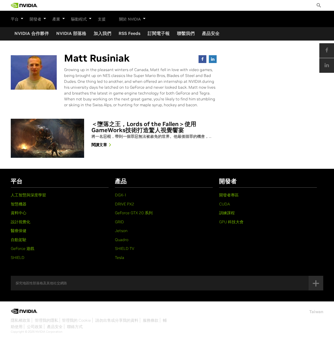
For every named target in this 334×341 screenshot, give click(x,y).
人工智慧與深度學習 (28, 194)
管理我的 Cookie (76, 320)
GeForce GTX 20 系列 (134, 212)
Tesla (119, 257)
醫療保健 (18, 230)
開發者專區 (229, 194)
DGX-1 (121, 194)
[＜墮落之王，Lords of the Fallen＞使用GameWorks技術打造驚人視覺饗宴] (47, 138)
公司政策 (35, 326)
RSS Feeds (129, 33)
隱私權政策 (20, 320)
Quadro (121, 239)
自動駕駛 (18, 239)
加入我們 (102, 33)
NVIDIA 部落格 (71, 33)
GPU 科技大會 (231, 221)
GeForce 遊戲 (22, 248)
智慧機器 (18, 204)
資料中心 (18, 212)
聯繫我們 (186, 33)
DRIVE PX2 (124, 204)
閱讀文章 (99, 144)
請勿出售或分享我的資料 (116, 320)
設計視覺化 (20, 221)
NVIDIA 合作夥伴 (31, 33)
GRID (119, 221)
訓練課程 (227, 212)
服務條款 (150, 320)
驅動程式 (79, 19)
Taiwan (316, 311)
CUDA (224, 204)
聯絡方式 (75, 326)
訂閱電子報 (159, 33)
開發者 (35, 19)
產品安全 (211, 33)
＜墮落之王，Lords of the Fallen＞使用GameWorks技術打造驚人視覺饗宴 (143, 127)
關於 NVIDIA (130, 19)
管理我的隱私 (46, 320)
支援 (102, 19)
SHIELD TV (124, 248)
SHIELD (17, 257)
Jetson (121, 230)
